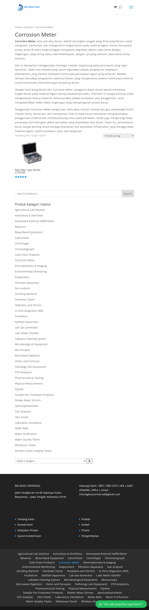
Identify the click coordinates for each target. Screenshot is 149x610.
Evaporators (22, 277)
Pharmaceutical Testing (29, 378)
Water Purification (26, 434)
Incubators (21, 316)
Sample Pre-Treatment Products (34, 394)
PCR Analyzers (23, 372)
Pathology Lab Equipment (30, 366)
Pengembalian (90, 536)
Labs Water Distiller (27, 333)
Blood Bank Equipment (29, 232)
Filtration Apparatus (27, 282)
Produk (86, 519)
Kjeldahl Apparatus (26, 322)
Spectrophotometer (27, 406)
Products (28, 27)
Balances (20, 226)
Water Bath (22, 428)
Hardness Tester (25, 299)
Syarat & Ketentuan (29, 536)
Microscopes (22, 350)
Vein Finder (22, 417)
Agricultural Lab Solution (30, 210)
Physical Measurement (29, 383)
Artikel (85, 524)
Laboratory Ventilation (28, 422)
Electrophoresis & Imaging (31, 266)
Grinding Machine (26, 294)
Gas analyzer (23, 288)
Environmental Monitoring (31, 271)
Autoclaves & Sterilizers (29, 215)
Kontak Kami (25, 524)
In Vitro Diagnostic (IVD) (29, 310)
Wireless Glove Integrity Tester (33, 450)
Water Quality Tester (27, 439)
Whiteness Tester (25, 445)
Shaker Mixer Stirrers (28, 400)
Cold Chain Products (27, 254)
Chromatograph (24, 249)
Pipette (19, 389)
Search (128, 193)
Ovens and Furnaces (27, 361)
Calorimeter (22, 238)
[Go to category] (89, 460)
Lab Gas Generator (26, 327)
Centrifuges (22, 243)
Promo (85, 530)
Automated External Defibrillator (34, 221)
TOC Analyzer (23, 411)
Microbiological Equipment (31, 344)
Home (18, 27)
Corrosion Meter (25, 260)
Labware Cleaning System (30, 338)
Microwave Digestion (27, 355)
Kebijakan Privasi (27, 530)
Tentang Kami (25, 519)
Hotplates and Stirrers (28, 305)
